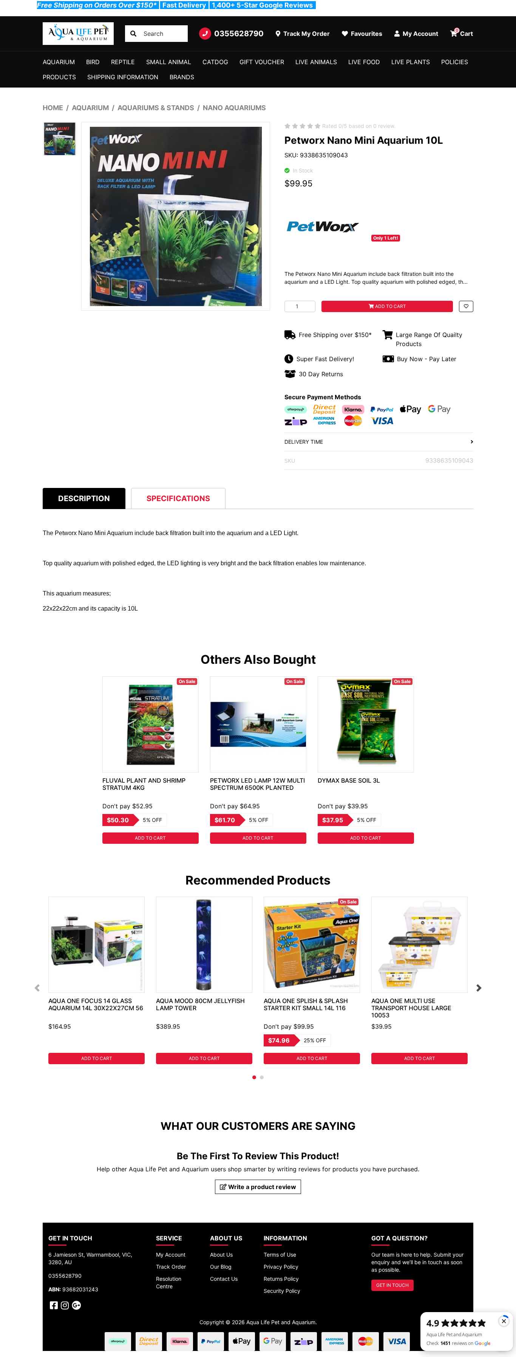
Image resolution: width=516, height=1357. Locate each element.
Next (479, 987)
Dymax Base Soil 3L (349, 780)
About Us (221, 1254)
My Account (170, 1254)
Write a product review (261, 1187)
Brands (182, 77)
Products (59, 77)
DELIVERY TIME (303, 441)
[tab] (84, 498)
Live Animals (316, 62)
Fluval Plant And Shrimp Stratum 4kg (143, 784)
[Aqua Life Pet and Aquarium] (78, 33)
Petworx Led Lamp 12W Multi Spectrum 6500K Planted (257, 784)
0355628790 (239, 33)
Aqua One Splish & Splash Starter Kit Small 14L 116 (306, 1004)
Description (84, 498)
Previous (37, 987)
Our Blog (221, 1266)
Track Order (171, 1266)
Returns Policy (281, 1278)
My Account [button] (419, 33)
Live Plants (410, 62)
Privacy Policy (281, 1266)
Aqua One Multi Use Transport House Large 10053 (411, 1008)
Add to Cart (390, 306)
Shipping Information (122, 77)
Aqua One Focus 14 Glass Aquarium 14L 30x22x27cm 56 (95, 1004)
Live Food (364, 62)
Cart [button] (464, 32)
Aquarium (59, 62)
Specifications (178, 498)
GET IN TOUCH (392, 1285)
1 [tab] (254, 1077)
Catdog (215, 62)
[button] (466, 306)
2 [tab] (262, 1077)
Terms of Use (280, 1254)
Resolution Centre (168, 1282)
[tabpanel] (150, 760)
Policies (454, 62)
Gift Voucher (261, 62)
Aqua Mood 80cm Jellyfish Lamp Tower (200, 1004)
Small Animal (168, 62)
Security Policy (282, 1291)
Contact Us (224, 1278)
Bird (93, 62)
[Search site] (133, 33)
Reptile (123, 62)
